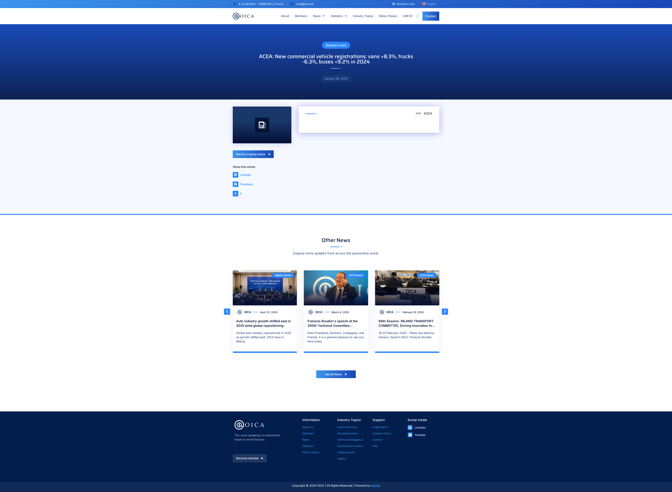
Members (301, 16)
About (285, 16)
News (316, 16)
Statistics (337, 16)
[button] (244, 175)
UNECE (407, 16)
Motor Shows (388, 16)
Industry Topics (363, 16)
